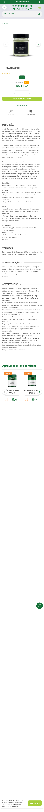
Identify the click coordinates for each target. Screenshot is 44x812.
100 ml (22, 77)
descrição (11, 114)
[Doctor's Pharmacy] (6, 24)
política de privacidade (10, 806)
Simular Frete (22, 105)
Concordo (35, 803)
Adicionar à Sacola (22, 99)
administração (31, 114)
